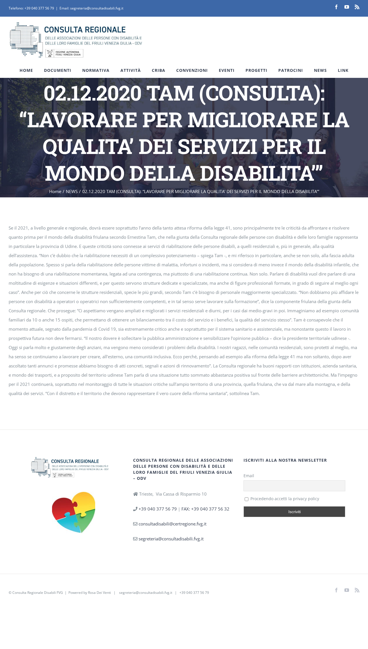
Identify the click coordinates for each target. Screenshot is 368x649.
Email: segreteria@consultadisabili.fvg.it (91, 8)
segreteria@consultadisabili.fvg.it (171, 539)
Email (249, 475)
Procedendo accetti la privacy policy (284, 498)
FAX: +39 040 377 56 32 (205, 509)
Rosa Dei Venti (99, 592)
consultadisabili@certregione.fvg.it (172, 524)
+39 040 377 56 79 (39, 8)
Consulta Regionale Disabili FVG (37, 592)
